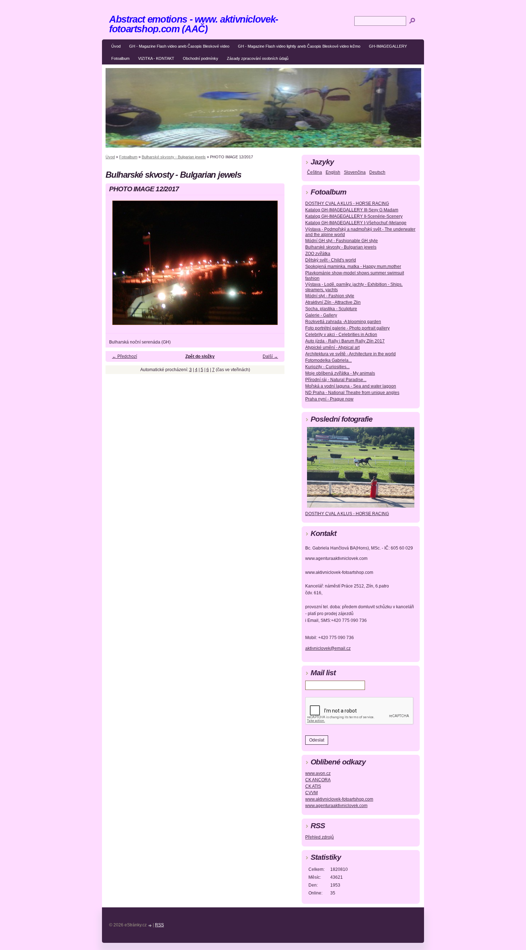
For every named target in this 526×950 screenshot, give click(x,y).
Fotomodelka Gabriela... (328, 360)
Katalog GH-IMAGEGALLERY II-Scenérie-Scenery (354, 216)
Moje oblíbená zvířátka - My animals (340, 373)
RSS (159, 924)
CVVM (311, 792)
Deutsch (377, 172)
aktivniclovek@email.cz (328, 648)
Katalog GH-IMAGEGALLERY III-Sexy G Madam (351, 209)
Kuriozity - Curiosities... (327, 366)
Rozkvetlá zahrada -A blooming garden (343, 321)
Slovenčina (355, 172)
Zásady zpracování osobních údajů (257, 58)
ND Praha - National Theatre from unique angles (352, 392)
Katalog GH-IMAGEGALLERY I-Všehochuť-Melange (355, 222)
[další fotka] (273, 266)
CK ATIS (313, 786)
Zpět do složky (200, 356)
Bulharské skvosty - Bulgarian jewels (174, 157)
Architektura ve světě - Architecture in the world (350, 353)
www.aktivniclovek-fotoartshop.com (339, 799)
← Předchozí (124, 356)
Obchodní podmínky (200, 58)
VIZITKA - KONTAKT (156, 58)
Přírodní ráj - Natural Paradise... (335, 379)
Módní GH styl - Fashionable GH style (341, 240)
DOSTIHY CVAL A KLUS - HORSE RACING (347, 203)
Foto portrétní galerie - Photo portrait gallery (347, 328)
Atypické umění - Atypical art (332, 347)
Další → (270, 356)
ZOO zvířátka (317, 253)
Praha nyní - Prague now (329, 399)
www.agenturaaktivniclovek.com (336, 805)
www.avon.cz (318, 773)
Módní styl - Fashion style (329, 295)
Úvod (116, 46)
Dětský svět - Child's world (330, 260)
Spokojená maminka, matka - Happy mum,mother (353, 266)
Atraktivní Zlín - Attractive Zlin (333, 302)
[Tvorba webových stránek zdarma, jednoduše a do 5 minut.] (150, 925)
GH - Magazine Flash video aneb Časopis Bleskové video (179, 46)
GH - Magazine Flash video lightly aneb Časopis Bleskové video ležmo (299, 46)
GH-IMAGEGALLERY (388, 46)
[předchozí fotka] (117, 266)
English (333, 172)
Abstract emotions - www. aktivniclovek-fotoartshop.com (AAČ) (193, 24)
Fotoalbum (120, 58)
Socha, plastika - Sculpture (331, 308)
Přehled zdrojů (319, 837)
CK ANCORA (318, 779)
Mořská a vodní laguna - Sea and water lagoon (350, 386)
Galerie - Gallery (321, 315)
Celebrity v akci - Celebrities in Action (341, 334)
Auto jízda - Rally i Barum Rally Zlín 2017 (345, 341)
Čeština (314, 172)
